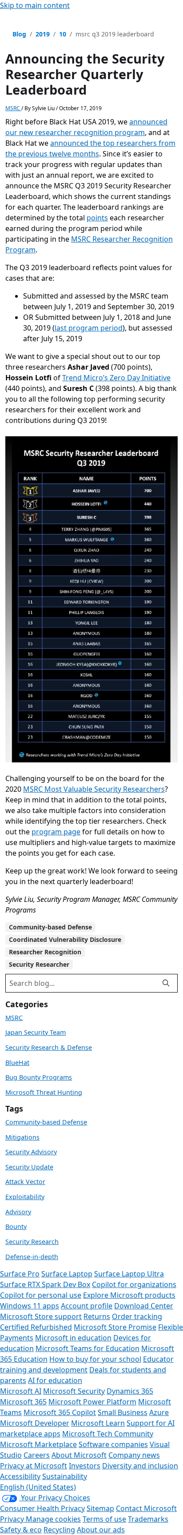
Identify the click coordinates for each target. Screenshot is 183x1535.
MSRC (13, 108)
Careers (37, 1455)
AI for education (55, 1380)
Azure (159, 1412)
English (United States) (38, 1487)
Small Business (122, 1412)
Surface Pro (20, 1274)
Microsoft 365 (23, 1402)
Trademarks (148, 1519)
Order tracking (137, 1316)
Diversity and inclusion (140, 1466)
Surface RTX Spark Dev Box (45, 1284)
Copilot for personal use (40, 1295)
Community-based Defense (50, 927)
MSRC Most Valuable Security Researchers (94, 789)
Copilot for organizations (134, 1284)
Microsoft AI (20, 1391)
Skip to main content (35, 5)
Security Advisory (31, 1152)
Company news (134, 1455)
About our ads (101, 1530)
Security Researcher (39, 964)
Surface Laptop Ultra (129, 1274)
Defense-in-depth (31, 1256)
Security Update (29, 1167)
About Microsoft (79, 1455)
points (97, 218)
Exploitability (24, 1196)
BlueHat (17, 1062)
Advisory (18, 1212)
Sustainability (64, 1476)
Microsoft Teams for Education (87, 1348)
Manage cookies (53, 1519)
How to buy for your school (95, 1359)
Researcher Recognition (45, 952)
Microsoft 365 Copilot (60, 1412)
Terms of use (104, 1519)
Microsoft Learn (98, 1423)
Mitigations (22, 1137)
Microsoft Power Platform (92, 1402)
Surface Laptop (66, 1274)
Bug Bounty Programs (38, 1077)
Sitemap (100, 1508)
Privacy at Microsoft (33, 1466)
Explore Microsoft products (129, 1295)
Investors (84, 1466)
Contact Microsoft (146, 1508)
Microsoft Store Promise (115, 1327)
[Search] (166, 983)
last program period (89, 328)
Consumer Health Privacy (42, 1508)
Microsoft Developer (34, 1423)
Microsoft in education (73, 1338)
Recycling (59, 1530)
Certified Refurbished (36, 1327)
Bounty (16, 1226)
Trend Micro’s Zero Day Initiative (116, 378)
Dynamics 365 (130, 1391)
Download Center (143, 1306)
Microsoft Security (74, 1391)
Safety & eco (21, 1530)
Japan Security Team (35, 1032)
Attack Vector (25, 1181)
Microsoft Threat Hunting (43, 1092)
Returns (97, 1316)
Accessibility (20, 1476)
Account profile (86, 1306)
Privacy (13, 1519)
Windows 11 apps (29, 1306)
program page (56, 832)
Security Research (32, 1241)
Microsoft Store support (41, 1316)
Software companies (113, 1444)
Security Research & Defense (48, 1047)
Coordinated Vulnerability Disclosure (65, 939)
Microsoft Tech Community (107, 1434)
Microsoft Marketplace (38, 1444)
